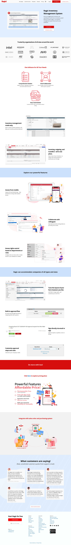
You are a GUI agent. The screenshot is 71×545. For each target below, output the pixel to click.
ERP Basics (30, 535)
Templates (34, 1)
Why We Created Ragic (54, 518)
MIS (39, 530)
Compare (30, 522)
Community (52, 520)
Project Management (42, 524)
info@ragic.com (11, 531)
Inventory (40, 518)
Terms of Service (33, 542)
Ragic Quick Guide (53, 517)
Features (38, 1)
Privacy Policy (38, 542)
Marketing (40, 525)
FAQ (29, 534)
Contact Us (52, 523)
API (29, 528)
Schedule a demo (48, 30)
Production (41, 520)
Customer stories (27, 1)
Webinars (30, 529)
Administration (41, 529)
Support (40, 528)
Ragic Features (31, 520)
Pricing (42, 1)
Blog (51, 519)
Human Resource (42, 523)
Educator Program (31, 533)
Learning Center (31, 527)
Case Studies (30, 530)
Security (29, 519)
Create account (15, 519)
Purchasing (41, 519)
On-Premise (30, 518)
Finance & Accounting (42, 527)
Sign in (50, 1)
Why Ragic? (21, 1)
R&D (39, 532)
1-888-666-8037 (11, 530)
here (29, 376)
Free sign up (48, 27)
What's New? (52, 522)
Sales (39, 517)
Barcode (40, 522)
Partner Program (31, 532)
